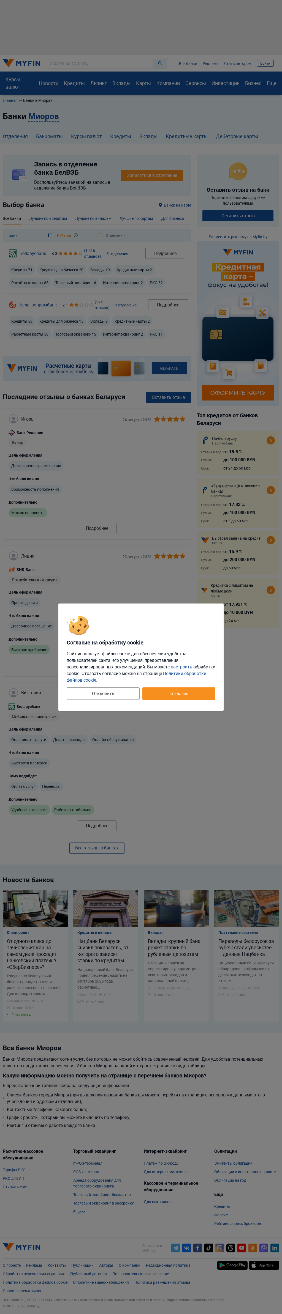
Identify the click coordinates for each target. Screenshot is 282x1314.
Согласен (178, 693)
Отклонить (103, 693)
